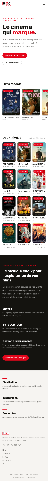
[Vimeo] (19, 445)
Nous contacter (12, 62)
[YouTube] (15, 445)
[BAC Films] (6, 4)
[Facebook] (7, 445)
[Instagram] (3, 445)
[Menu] (44, 4)
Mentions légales (18, 477)
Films (4, 450)
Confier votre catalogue (15, 358)
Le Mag (5, 457)
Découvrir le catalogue (14, 55)
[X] (11, 445)
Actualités (6, 454)
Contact (5, 464)
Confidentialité (30, 477)
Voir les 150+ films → (37, 138)
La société (6, 460)
